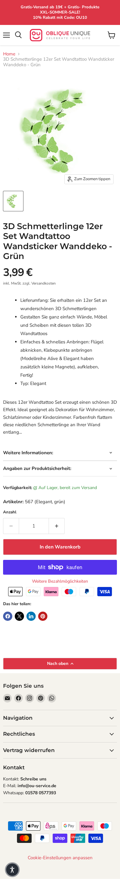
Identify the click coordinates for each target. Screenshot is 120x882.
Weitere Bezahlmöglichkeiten (60, 581)
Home (9, 54)
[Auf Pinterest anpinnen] (42, 616)
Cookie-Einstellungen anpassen (60, 857)
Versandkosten (43, 283)
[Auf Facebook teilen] (7, 616)
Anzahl (9, 512)
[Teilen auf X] (19, 616)
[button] (12, 869)
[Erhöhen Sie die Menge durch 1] (57, 526)
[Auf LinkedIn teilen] (31, 616)
